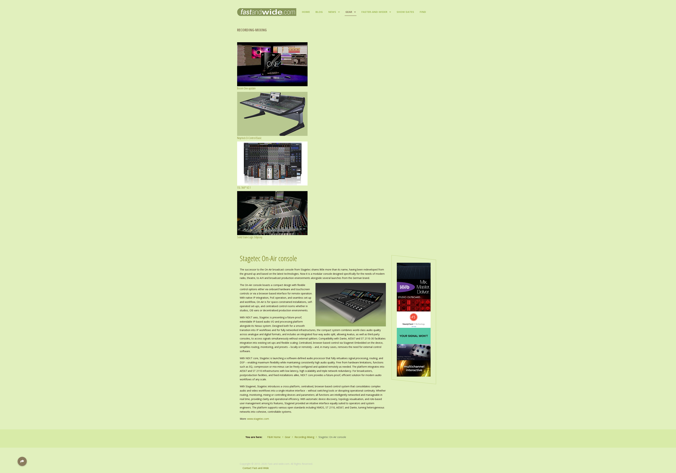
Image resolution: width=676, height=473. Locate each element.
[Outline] (414, 270)
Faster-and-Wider (374, 12)
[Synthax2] (414, 319)
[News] (338, 12)
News (332, 12)
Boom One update (246, 88)
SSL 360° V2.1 (244, 187)
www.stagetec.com (258, 418)
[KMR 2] (414, 303)
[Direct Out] (414, 335)
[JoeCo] (414, 352)
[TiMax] (414, 368)
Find (423, 12)
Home (306, 12)
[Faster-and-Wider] (390, 12)
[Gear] (354, 12)
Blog (319, 12)
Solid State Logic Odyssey (249, 237)
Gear (348, 12)
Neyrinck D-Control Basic (249, 138)
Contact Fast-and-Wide (256, 468)
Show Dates (405, 12)
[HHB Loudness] (414, 286)
